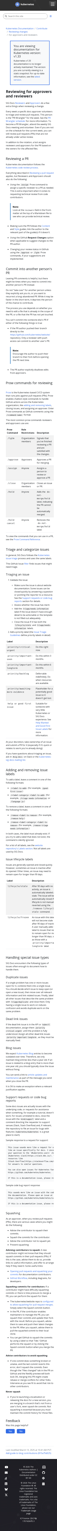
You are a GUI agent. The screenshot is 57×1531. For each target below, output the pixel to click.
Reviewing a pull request (42, 172)
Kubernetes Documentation (20, 28)
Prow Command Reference (27, 539)
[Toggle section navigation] (51, 16)
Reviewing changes (18, 31)
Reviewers (20, 103)
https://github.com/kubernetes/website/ (30, 334)
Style (16, 229)
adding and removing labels (37, 405)
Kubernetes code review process (22, 167)
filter (26, 563)
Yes (10, 1431)
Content (46, 225)
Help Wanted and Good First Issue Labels (43, 725)
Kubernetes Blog (25, 1053)
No (21, 1431)
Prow (8, 392)
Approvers (35, 103)
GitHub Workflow (18, 1278)
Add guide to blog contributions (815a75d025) (28, 1453)
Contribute (41, 28)
